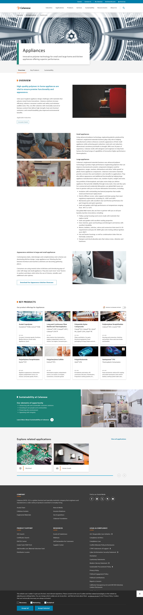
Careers (79, 1)
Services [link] (79, 8)
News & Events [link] (102, 8)
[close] (140, 594)
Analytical (50, 603)
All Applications (31, 15)
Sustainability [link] (89, 8)
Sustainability (48, 70)
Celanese (20, 15)
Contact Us (88, 1)
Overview (21, 70)
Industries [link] (49, 8)
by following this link (93, 596)
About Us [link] (114, 8)
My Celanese (98, 1)
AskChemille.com (110, 1)
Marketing (36, 603)
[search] (123, 8)
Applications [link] (60, 8)
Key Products (34, 70)
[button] (92, 499)
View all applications (118, 439)
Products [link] (70, 8)
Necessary (23, 603)
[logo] (23, 8)
